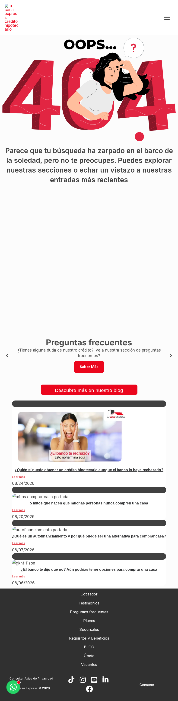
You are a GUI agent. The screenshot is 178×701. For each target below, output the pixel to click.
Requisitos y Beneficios (89, 638)
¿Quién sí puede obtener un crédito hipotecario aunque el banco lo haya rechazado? (89, 470)
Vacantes (89, 664)
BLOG (89, 647)
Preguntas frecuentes (89, 612)
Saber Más (89, 366)
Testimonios (89, 603)
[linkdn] (105, 679)
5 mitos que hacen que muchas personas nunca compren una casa (89, 503)
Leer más (18, 477)
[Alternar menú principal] (167, 17)
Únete (89, 655)
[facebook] (89, 689)
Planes (89, 620)
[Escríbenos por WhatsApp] (13, 687)
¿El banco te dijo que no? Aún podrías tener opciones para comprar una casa (89, 569)
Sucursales (89, 629)
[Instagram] (82, 679)
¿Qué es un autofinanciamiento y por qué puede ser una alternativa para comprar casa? (89, 536)
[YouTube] (94, 679)
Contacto (147, 685)
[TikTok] (71, 679)
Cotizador (89, 594)
